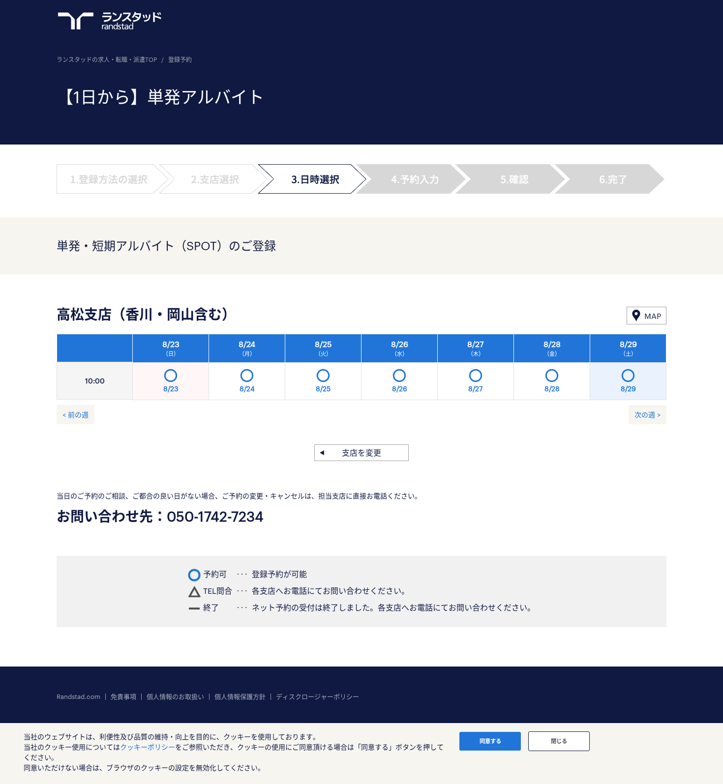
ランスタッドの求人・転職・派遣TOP (107, 59)
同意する (490, 741)
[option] (399, 369)
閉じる (559, 741)
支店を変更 (361, 452)
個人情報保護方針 (240, 697)
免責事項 (123, 697)
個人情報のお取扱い (175, 697)
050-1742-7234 (215, 516)
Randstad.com (78, 697)
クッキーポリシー (147, 747)
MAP (652, 315)
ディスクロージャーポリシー (317, 697)
